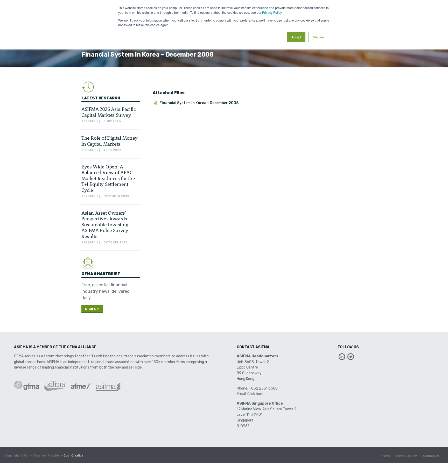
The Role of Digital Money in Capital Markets (109, 140)
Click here (255, 394)
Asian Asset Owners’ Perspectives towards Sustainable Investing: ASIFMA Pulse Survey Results (105, 224)
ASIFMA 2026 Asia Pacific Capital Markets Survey (108, 112)
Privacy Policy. (272, 12)
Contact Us (431, 456)
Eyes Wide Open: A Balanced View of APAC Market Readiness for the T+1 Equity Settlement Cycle (108, 178)
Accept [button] (296, 37)
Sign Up (92, 309)
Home (385, 456)
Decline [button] (318, 37)
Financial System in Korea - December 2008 (199, 103)
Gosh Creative (73, 455)
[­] (342, 358)
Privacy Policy (406, 456)
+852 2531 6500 (263, 388)
